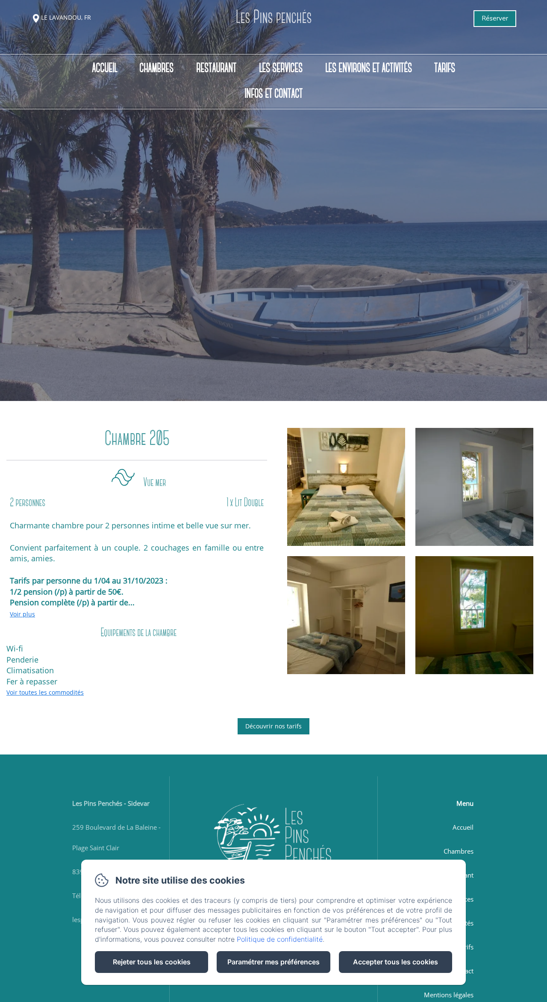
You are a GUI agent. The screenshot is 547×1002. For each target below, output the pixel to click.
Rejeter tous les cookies (152, 962)
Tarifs (444, 68)
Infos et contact (273, 94)
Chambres (156, 68)
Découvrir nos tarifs (273, 726)
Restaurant (216, 68)
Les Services (281, 68)
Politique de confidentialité (280, 939)
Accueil (104, 68)
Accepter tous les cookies (395, 962)
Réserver (495, 18)
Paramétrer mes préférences (273, 962)
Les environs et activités (368, 68)
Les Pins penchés (273, 18)
